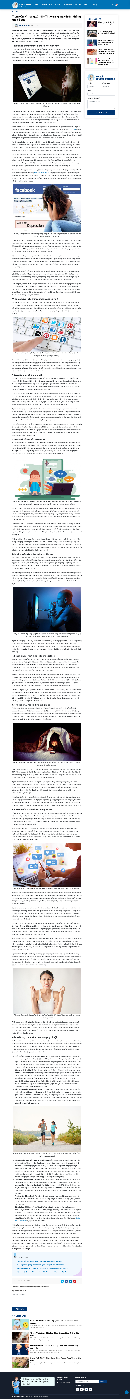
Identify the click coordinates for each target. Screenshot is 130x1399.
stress (53, 581)
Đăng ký (103, 1381)
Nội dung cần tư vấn (93, 98)
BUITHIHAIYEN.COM (29, 1396)
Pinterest (74, 1281)
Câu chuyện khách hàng (72, 5)
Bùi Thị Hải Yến (21, 5)
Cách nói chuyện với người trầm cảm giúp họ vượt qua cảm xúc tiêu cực (42, 1268)
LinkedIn (70, 1281)
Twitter (62, 1281)
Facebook (66, 1281)
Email (89, 90)
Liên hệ (94, 5)
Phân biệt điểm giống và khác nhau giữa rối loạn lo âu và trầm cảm (40, 1265)
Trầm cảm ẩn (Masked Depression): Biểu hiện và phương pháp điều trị (42, 1272)
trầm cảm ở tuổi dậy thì (41, 173)
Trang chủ (15, 12)
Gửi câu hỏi (100, 113)
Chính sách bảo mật (64, 1382)
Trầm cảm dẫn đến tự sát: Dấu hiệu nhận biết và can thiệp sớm (39, 1261)
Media (86, 5)
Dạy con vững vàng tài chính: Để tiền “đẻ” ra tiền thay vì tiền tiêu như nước (106, 51)
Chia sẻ (57, 5)
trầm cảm (72, 129)
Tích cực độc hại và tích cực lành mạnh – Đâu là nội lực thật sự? (106, 42)
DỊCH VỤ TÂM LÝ (47, 5)
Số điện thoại (106, 83)
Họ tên (89, 83)
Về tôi (36, 5)
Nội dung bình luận (19, 1291)
